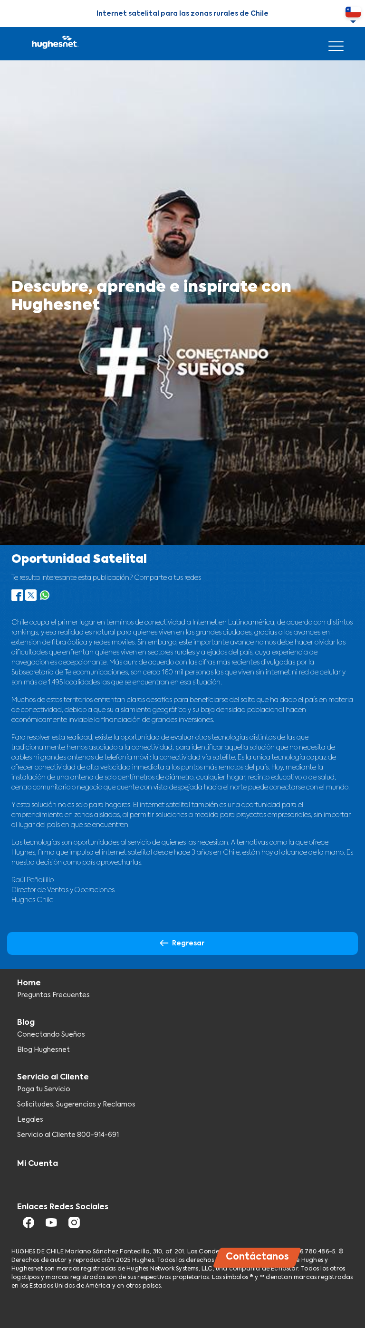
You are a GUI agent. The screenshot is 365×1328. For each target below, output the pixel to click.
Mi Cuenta (37, 1164)
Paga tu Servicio (43, 1089)
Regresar (188, 943)
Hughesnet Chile (54, 44)
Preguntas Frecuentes (53, 995)
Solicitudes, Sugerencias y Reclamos (76, 1104)
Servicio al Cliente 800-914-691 (68, 1135)
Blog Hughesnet (43, 1050)
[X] (31, 599)
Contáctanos (257, 1256)
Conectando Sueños (51, 1034)
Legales (30, 1119)
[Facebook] (17, 599)
